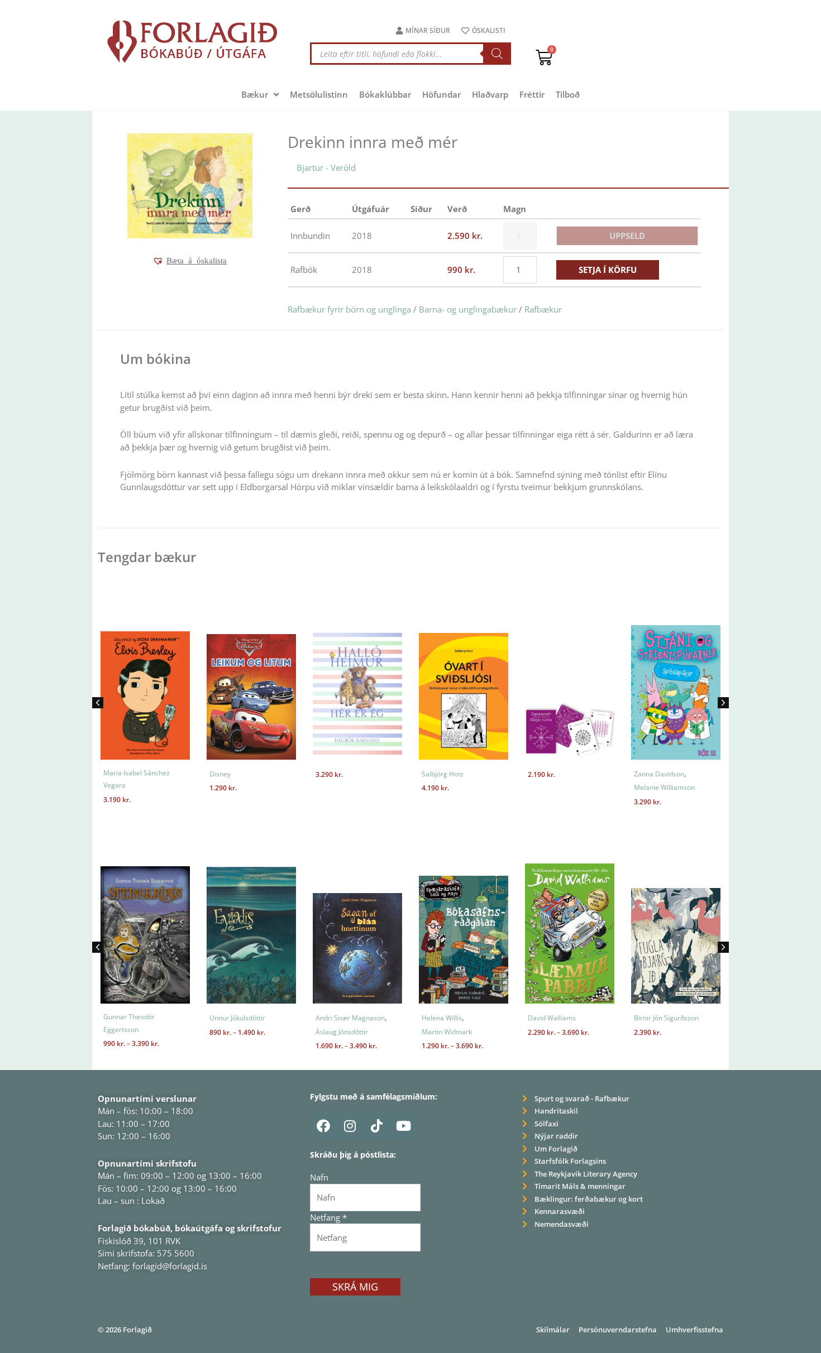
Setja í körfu (608, 269)
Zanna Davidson (659, 774)
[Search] (497, 53)
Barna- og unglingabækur (468, 309)
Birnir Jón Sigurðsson (666, 1018)
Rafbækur (543, 309)
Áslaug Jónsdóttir (342, 1032)
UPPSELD (627, 235)
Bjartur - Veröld (326, 167)
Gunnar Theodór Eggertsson (129, 1023)
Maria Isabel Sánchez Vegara (136, 779)
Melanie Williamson (664, 787)
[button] (189, 260)
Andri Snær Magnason (350, 1018)
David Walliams (552, 1018)
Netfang (328, 1217)
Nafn (319, 1177)
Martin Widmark (447, 1032)
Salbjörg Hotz (443, 774)
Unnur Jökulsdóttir (237, 1018)
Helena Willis (442, 1018)
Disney (220, 774)
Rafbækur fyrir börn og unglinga (349, 309)
